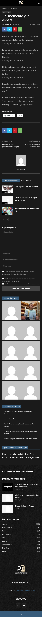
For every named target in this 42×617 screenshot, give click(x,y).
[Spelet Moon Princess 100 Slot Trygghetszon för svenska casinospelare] (11, 370)
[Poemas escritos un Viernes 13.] (7, 211)
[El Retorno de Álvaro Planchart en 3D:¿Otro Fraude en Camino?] (30, 311)
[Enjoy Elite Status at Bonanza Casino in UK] (11, 331)
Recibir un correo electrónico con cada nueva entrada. (21, 284)
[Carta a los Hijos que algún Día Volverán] (7, 200)
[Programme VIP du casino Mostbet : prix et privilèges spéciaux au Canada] (11, 311)
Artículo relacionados (11, 181)
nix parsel (8, 24)
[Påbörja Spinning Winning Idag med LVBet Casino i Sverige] (11, 351)
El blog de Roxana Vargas (24, 506)
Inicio (4, 8)
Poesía (15, 8)
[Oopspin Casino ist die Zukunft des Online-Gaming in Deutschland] (30, 370)
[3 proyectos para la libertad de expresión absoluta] (7, 487)
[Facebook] (18, 605)
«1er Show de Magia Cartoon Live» (32, 145)
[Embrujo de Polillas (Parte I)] (7, 189)
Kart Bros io (7, 411)
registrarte (34, 457)
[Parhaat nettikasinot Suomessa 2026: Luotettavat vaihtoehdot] (30, 390)
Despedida (12, 419)
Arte (9, 8)
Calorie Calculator (10, 424)
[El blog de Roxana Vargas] (7, 509)
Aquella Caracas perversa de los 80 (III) (10, 145)
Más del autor (26, 181)
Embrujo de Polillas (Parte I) (26, 187)
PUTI (5, 431)
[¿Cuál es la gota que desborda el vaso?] (7, 498)
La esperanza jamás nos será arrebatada (23, 439)
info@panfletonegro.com (26, 590)
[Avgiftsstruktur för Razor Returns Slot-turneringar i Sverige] (30, 331)
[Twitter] (24, 605)
